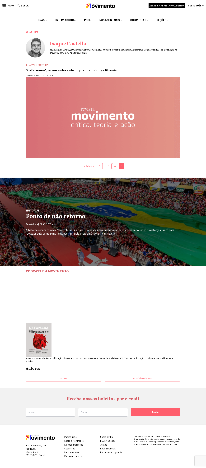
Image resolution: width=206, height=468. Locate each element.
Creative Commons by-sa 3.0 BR (163, 444)
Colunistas (138, 20)
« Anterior (89, 166)
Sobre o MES (106, 437)
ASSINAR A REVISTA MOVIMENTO (166, 5)
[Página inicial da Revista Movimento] (100, 7)
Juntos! (104, 444)
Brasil (42, 20)
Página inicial (70, 437)
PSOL (87, 20)
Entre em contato (73, 456)
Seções (161, 20)
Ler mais (63, 378)
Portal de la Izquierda (111, 452)
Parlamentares (109, 20)
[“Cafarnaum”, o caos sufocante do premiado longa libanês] (103, 118)
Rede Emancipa (108, 448)
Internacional (65, 20)
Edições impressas (73, 444)
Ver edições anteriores (142, 378)
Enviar (155, 412)
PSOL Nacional (107, 440)
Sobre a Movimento (74, 440)
